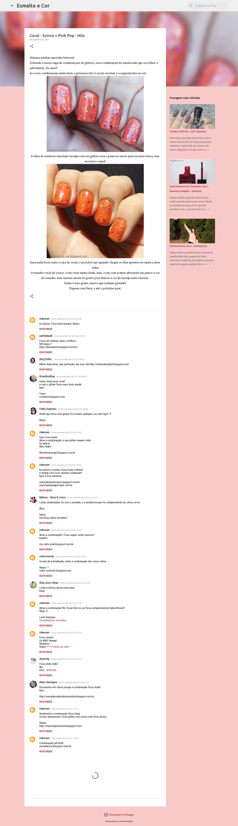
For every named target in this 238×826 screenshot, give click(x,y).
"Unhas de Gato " (61, 646)
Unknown (44, 318)
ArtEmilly (51, 670)
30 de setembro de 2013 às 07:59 (69, 336)
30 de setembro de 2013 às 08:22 (69, 359)
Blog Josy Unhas (48, 582)
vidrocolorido (46, 556)
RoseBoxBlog (47, 376)
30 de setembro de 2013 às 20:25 (66, 632)
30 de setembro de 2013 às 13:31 (82, 497)
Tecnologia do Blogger (121, 814)
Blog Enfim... (46, 359)
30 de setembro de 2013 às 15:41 (71, 556)
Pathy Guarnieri (47, 408)
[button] (32, 46)
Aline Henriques (48, 682)
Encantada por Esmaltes (53, 620)
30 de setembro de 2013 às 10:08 (66, 465)
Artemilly (44, 658)
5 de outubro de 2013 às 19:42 (64, 738)
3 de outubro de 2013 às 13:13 (64, 709)
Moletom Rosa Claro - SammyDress (188, 246)
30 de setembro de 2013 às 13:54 (66, 530)
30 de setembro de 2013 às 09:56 (73, 409)
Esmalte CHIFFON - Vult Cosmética (188, 131)
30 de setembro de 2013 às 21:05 (66, 659)
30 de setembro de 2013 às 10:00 (66, 432)
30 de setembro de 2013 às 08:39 (71, 376)
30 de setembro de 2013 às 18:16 (66, 603)
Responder (45, 329)
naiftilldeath (46, 335)
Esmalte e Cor (33, 5)
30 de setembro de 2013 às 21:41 (74, 682)
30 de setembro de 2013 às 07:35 (66, 319)
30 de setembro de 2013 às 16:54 (75, 583)
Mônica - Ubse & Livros (52, 497)
